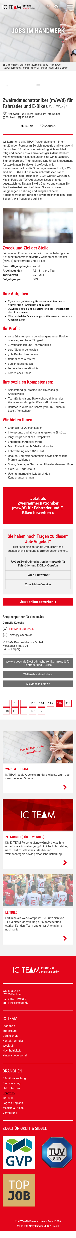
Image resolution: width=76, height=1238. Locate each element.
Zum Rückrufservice (38, 584)
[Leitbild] (38, 938)
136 (32, 711)
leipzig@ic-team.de (20, 635)
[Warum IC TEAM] (38, 787)
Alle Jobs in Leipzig (38, 684)
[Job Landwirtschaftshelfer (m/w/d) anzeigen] (7, 86)
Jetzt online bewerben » (38, 602)
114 (41, 703)
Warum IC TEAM (16, 769)
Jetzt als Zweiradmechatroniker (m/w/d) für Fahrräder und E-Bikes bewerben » (38, 505)
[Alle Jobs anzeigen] (38, 86)
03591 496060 (17, 998)
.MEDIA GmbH (47, 1226)
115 (50, 703)
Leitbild (11, 912)
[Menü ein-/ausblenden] (69, 7)
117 (68, 703)
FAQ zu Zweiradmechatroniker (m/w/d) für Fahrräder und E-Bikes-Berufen (38, 563)
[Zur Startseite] (18, 7)
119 (15, 711)
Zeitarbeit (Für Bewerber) (24, 837)
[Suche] (57, 6)
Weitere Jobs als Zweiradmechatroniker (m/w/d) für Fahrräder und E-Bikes (38, 663)
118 (6, 711)
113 (32, 703)
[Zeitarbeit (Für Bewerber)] (38, 863)
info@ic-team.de (18, 1002)
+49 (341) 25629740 (21, 629)
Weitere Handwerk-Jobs (38, 674)
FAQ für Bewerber (38, 575)
